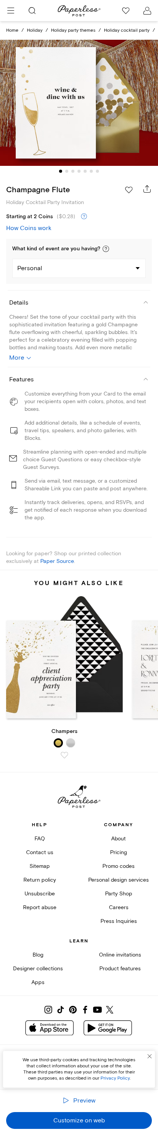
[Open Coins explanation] (84, 217)
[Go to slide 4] (79, 171)
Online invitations (120, 955)
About (118, 838)
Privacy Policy (115, 1078)
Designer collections (38, 968)
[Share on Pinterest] (72, 1009)
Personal (29, 268)
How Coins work (28, 228)
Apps (37, 982)
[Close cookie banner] (149, 1056)
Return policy (39, 880)
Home (12, 30)
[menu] (10, 10)
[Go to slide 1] (60, 171)
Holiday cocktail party (127, 30)
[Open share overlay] (147, 188)
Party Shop (118, 893)
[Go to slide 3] (72, 171)
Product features (120, 968)
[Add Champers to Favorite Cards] (64, 755)
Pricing (118, 852)
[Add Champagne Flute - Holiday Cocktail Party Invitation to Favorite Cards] (128, 190)
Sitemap (40, 866)
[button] (106, 249)
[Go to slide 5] (85, 171)
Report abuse (39, 907)
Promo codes (118, 866)
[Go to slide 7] (97, 171)
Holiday (35, 30)
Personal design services (118, 880)
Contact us (39, 852)
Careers (118, 907)
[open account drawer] (147, 10)
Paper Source (57, 561)
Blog (38, 955)
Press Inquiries (118, 921)
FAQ (40, 838)
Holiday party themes (73, 30)
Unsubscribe (40, 893)
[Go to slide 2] (66, 171)
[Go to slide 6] (91, 171)
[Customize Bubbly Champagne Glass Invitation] (79, 103)
